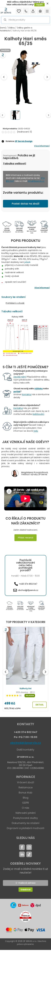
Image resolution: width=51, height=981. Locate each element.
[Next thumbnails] (48, 115)
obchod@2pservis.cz (25, 743)
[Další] (45, 672)
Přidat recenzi (25, 537)
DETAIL (40, 704)
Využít (39, 4)
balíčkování (38, 414)
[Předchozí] (5, 672)
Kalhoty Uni (25, 688)
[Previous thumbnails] (2, 115)
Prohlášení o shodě (15, 303)
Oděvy (11, 27)
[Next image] (47, 77)
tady (35, 430)
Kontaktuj (26, 394)
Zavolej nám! (19, 376)
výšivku (38, 388)
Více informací (42, 145)
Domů (3, 27)
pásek (27, 262)
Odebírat (26, 889)
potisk (16, 391)
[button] (25, 19)
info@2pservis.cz (36, 181)
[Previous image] (4, 77)
